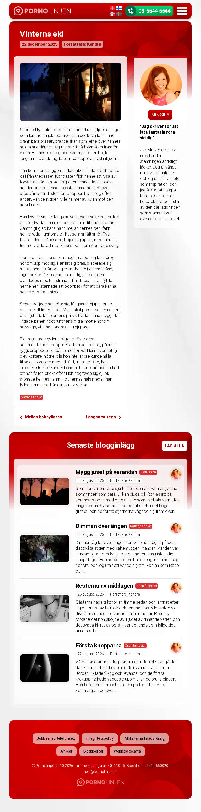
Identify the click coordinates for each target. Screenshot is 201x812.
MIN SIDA (160, 114)
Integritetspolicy (100, 738)
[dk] (113, 8)
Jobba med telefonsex (56, 738)
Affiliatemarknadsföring (144, 738)
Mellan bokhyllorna (43, 416)
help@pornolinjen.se (100, 771)
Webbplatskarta (127, 751)
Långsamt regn (101, 416)
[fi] (119, 8)
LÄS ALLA (174, 445)
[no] (113, 14)
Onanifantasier (146, 586)
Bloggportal (93, 751)
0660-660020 (157, 765)
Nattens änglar (31, 397)
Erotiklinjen (148, 472)
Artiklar (66, 751)
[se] (119, 14)
